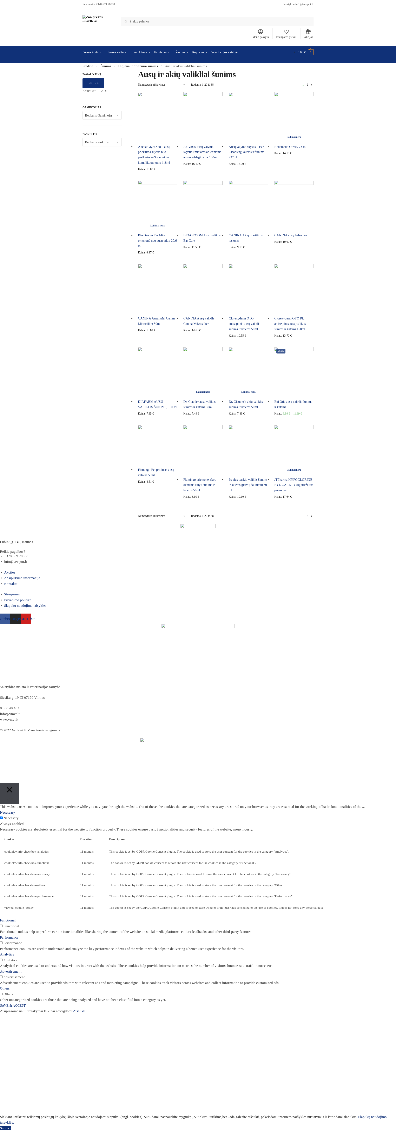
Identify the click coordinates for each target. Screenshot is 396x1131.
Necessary (11, 818)
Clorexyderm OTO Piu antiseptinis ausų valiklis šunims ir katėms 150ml (290, 324)
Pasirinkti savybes (248, 176)
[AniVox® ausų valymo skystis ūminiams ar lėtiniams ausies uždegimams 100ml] (203, 116)
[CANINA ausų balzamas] (294, 205)
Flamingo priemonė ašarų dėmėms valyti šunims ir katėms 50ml (199, 485)
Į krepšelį (157, 176)
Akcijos (308, 37)
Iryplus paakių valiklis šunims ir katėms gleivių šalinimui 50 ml (248, 485)
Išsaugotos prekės (286, 37)
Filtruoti (93, 83)
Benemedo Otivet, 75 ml (290, 146)
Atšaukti (79, 1011)
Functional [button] (8, 920)
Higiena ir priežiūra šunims (138, 66)
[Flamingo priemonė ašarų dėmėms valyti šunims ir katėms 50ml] (203, 449)
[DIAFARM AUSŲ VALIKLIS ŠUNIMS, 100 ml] (157, 371)
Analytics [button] (7, 954)
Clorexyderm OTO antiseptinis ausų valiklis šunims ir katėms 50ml (244, 324)
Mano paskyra (260, 37)
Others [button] (5, 988)
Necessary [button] (7, 812)
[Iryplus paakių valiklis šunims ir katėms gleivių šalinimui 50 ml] (248, 449)
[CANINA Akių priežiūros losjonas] (248, 205)
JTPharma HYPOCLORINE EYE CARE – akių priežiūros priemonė (293, 485)
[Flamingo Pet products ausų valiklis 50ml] (157, 444)
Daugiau (294, 176)
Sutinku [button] (5, 1128)
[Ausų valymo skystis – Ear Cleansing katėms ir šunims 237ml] (248, 116)
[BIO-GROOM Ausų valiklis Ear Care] (203, 205)
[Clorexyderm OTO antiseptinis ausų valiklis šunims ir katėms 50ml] (248, 288)
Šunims (105, 66)
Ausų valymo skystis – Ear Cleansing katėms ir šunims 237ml (246, 152)
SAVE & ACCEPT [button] (13, 1005)
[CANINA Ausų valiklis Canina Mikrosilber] (203, 288)
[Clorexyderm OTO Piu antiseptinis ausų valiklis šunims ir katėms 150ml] (294, 288)
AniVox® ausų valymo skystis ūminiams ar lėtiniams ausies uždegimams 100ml (202, 152)
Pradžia (87, 66)
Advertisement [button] (10, 971)
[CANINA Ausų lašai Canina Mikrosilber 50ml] (157, 288)
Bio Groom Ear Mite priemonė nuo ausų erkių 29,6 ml (157, 240)
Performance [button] (9, 937)
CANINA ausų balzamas (290, 235)
